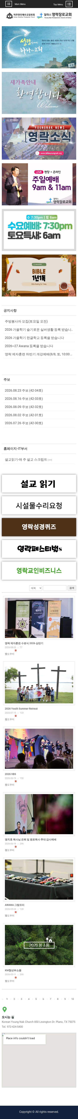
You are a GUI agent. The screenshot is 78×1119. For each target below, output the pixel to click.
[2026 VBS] (39, 749)
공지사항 (10, 310)
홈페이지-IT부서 (15, 448)
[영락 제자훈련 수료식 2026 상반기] (39, 618)
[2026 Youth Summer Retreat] (39, 683)
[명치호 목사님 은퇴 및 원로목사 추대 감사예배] (39, 814)
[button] (9, 654)
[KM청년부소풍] (39, 945)
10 (72, 999)
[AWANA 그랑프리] (39, 880)
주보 (7, 379)
